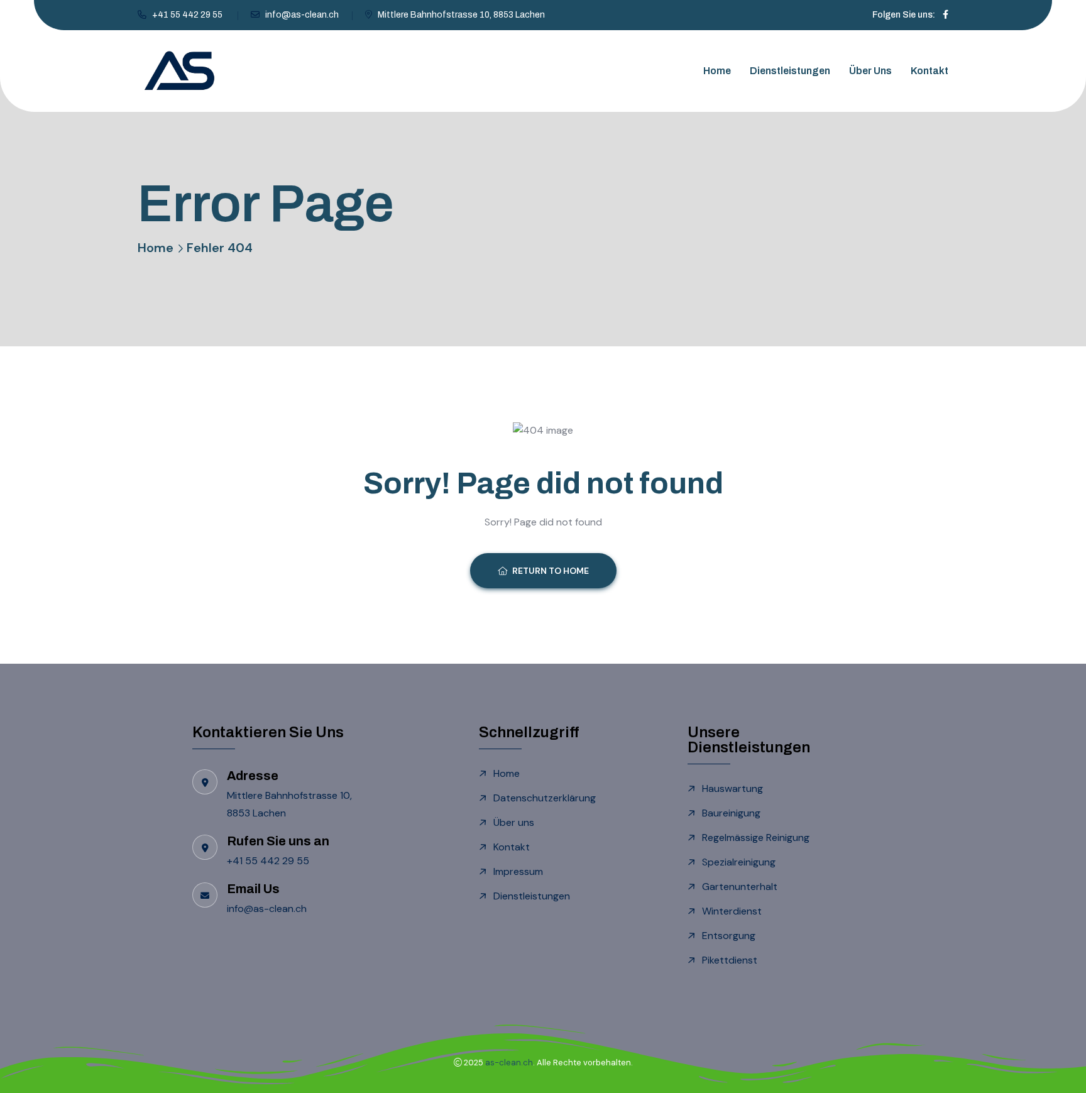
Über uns (870, 70)
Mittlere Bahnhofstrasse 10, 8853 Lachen (461, 14)
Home (717, 70)
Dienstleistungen (790, 70)
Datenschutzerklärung (544, 798)
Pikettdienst (729, 960)
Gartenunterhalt (739, 886)
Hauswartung (732, 788)
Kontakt (929, 70)
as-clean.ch (509, 1062)
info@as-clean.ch (302, 14)
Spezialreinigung (739, 862)
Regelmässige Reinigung (755, 837)
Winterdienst (732, 911)
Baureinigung (731, 813)
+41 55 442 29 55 (188, 14)
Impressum (518, 871)
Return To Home (550, 570)
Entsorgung (728, 935)
